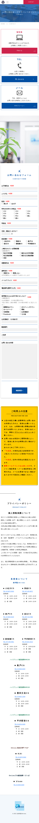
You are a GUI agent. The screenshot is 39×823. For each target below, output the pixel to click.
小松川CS (6, 241)
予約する (19, 51)
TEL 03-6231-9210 (27, 642)
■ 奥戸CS (7, 614)
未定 (5, 258)
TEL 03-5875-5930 (8, 591)
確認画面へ (19, 390)
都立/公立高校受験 (28, 255)
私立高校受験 (8, 255)
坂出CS (6, 243)
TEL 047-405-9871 (27, 591)
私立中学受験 (8, 253)
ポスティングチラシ (28, 307)
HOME (3, 24)
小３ (16, 211)
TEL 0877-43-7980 (27, 617)
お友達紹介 (25, 312)
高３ (16, 218)
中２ (4, 216)
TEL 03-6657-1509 (20, 696)
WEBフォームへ (19, 106)
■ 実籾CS (26, 588)
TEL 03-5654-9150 (8, 617)
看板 (23, 309)
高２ (4, 218)
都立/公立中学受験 (28, 253)
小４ (28, 211)
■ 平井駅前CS (28, 639)
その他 (24, 314)
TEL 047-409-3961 (8, 642)
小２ (4, 211)
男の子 (6, 204)
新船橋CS (18, 243)
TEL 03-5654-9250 (20, 669)
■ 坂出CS (26, 614)
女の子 (13, 204)
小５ (4, 213)
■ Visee (18, 781)
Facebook (7, 314)
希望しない (16, 273)
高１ (28, 216)
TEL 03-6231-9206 (20, 724)
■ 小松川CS (8, 588)
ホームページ (8, 309)
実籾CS (18, 241)
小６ (16, 213)
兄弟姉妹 (6, 312)
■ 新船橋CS (8, 639)
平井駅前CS (31, 243)
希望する (6, 273)
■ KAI (18, 754)
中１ (28, 213)
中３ (16, 216)
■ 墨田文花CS (22, 693)
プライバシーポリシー (23, 432)
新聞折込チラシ (9, 307)
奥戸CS (30, 241)
